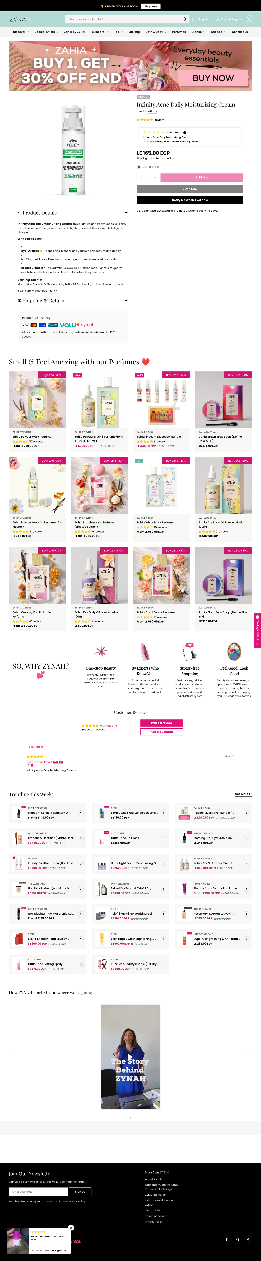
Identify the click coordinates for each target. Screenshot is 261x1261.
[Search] (184, 19)
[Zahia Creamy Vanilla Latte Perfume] (37, 575)
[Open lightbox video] (130, 1057)
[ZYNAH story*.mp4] (130, 1058)
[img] (35, 757)
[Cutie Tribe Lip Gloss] (102, 838)
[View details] (81, 813)
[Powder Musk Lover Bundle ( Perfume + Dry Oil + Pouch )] (184, 813)
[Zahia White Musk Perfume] (161, 485)
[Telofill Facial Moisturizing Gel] (102, 914)
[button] (145, 120)
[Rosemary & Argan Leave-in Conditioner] (184, 914)
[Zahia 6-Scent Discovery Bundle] (161, 399)
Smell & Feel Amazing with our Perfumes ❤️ (79, 361)
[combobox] (127, 19)
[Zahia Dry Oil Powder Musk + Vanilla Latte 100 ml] (184, 864)
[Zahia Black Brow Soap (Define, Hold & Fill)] (223, 575)
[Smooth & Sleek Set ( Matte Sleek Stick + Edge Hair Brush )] (19, 838)
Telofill (116, 858)
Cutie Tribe (117, 833)
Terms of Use (57, 1201)
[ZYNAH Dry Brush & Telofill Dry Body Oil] (102, 889)
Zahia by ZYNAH (21, 432)
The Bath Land (36, 883)
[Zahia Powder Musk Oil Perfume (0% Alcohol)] (37, 485)
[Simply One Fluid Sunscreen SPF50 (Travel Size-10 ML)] (102, 813)
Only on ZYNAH (37, 833)
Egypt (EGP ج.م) (24, 1233)
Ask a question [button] (162, 732)
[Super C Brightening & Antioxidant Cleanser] (184, 939)
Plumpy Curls (202, 883)
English (203, 19)
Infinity (152, 111)
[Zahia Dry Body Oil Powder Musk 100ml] (223, 485)
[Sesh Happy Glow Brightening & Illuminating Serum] (102, 939)
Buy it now (190, 189)
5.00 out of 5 (108, 725)
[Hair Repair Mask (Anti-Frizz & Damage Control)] (19, 889)
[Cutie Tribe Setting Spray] (19, 964)
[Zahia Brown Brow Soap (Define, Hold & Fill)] (223, 399)
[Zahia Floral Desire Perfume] (161, 575)
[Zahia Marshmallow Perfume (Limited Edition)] (99, 485)
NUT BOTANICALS (38, 808)
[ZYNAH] (130, 66)
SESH (114, 808)
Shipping (142, 158)
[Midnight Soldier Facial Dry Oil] (19, 813)
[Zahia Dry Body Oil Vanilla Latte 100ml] (99, 575)
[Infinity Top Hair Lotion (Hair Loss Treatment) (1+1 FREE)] (19, 864)
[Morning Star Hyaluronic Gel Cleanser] (184, 838)
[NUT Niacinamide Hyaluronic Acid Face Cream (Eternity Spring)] (19, 914)
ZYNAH (115, 959)
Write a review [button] (161, 723)
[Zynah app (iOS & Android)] (193, 19)
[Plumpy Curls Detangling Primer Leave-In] (184, 889)
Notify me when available (190, 200)
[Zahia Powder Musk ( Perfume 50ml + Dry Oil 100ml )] (99, 399)
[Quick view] (60, 379)
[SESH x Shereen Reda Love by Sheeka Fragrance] (19, 939)
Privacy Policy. (77, 1201)
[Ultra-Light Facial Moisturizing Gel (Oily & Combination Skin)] (102, 864)
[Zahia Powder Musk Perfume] (37, 399)
